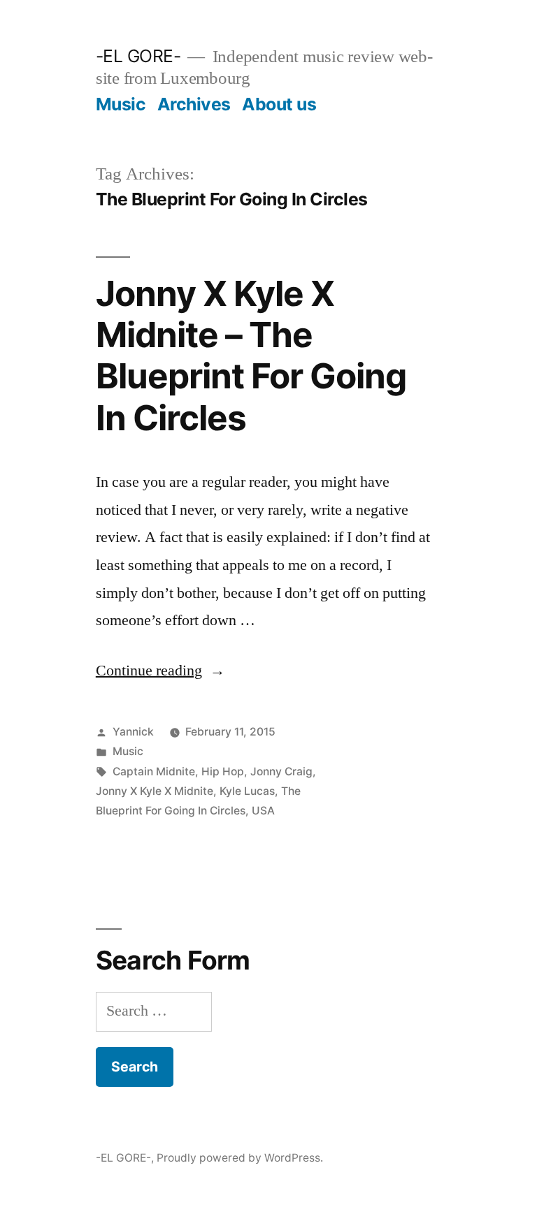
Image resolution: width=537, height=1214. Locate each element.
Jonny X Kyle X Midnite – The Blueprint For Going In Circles (251, 355)
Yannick (133, 731)
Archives (194, 104)
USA (263, 810)
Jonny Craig (281, 771)
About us (279, 104)
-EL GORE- (138, 55)
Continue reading (160, 670)
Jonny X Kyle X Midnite (154, 791)
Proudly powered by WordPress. (240, 1157)
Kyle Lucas (247, 791)
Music (121, 104)
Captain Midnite (154, 771)
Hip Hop (222, 771)
